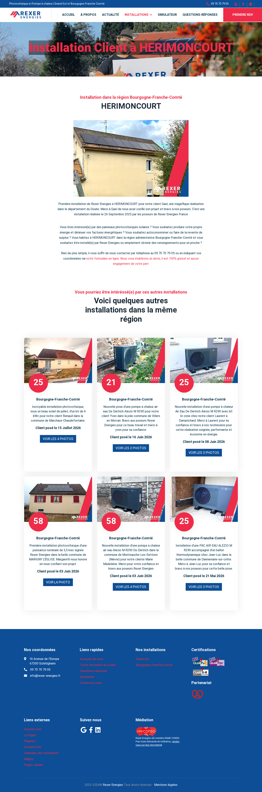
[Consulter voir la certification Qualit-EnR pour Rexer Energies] (200, 671)
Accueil (68, 14)
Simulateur (167, 14)
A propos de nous (91, 659)
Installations (136, 14)
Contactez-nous (91, 683)
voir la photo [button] (58, 582)
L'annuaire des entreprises (41, 753)
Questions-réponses (200, 14)
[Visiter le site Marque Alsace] (197, 694)
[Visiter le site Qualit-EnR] (199, 661)
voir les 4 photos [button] (58, 439)
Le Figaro (30, 735)
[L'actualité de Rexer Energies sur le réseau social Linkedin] (250, 5)
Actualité (110, 14)
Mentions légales (165, 785)
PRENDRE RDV (242, 14)
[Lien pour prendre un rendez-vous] (58, 360)
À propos (88, 14)
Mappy (28, 759)
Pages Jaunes (33, 765)
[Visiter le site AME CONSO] (146, 731)
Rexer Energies (113, 785)
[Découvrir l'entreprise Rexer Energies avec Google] (236, 5)
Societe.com (32, 729)
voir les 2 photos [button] (131, 448)
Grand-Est (142, 659)
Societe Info (32, 747)
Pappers (29, 741)
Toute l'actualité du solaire (98, 665)
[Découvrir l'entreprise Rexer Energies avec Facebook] (243, 5)
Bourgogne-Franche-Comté (154, 665)
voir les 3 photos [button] (204, 453)
